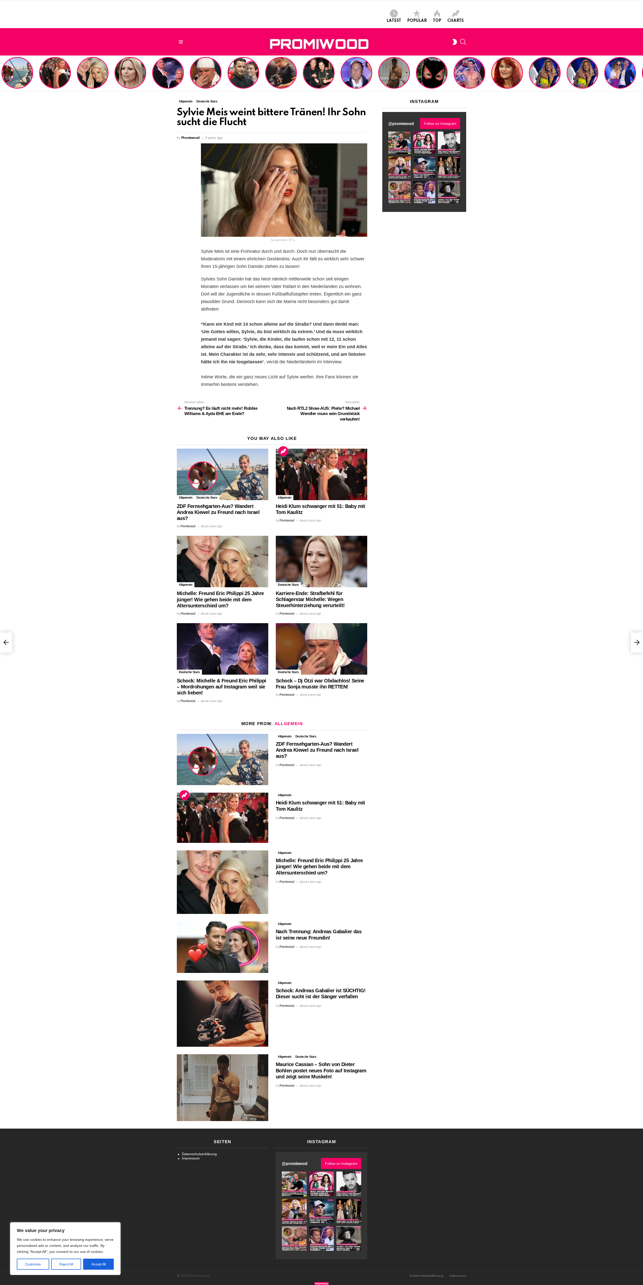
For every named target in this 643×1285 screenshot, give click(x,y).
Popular (417, 21)
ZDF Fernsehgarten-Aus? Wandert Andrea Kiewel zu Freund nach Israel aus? (16, 75)
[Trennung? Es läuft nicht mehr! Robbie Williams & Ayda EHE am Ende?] (6, 642)
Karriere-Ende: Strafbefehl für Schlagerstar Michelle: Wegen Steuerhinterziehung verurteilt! (131, 75)
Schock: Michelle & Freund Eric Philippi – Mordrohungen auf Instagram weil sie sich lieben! (167, 74)
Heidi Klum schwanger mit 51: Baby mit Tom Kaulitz (55, 79)
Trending (283, 451)
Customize (33, 1264)
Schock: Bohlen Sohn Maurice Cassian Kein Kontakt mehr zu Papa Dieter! (355, 77)
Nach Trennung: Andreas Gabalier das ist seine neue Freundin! (243, 79)
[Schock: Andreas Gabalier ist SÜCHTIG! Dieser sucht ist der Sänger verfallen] (222, 1013)
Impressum (191, 1158)
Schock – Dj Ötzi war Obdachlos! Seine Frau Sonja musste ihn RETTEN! (204, 77)
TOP (437, 21)
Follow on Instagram (440, 124)
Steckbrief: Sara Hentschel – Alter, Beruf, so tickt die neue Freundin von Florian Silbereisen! (620, 75)
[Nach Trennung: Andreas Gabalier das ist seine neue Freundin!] (222, 947)
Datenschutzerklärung (199, 1154)
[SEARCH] (463, 42)
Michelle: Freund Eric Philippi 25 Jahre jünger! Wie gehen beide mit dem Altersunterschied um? (93, 74)
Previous (2, 73)
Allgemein (185, 497)
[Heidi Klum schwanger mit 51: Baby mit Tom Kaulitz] (321, 474)
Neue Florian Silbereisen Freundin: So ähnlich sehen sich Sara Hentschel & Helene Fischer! (580, 74)
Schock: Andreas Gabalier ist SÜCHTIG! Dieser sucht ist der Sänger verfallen (281, 77)
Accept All (98, 1264)
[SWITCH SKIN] (455, 42)
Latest (394, 21)
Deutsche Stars (207, 497)
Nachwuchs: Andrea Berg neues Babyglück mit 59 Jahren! (506, 79)
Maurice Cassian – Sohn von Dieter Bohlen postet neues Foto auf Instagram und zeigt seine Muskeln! (394, 74)
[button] (399, 143)
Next (640, 73)
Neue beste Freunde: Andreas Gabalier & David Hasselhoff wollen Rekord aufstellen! (318, 75)
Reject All (66, 1264)
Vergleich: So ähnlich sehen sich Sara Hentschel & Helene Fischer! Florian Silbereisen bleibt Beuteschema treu (545, 71)
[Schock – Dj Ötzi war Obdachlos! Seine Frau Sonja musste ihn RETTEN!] (321, 649)
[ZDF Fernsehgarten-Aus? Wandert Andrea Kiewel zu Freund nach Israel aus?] (222, 474)
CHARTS (455, 21)
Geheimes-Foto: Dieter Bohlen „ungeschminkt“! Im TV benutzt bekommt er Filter (432, 77)
